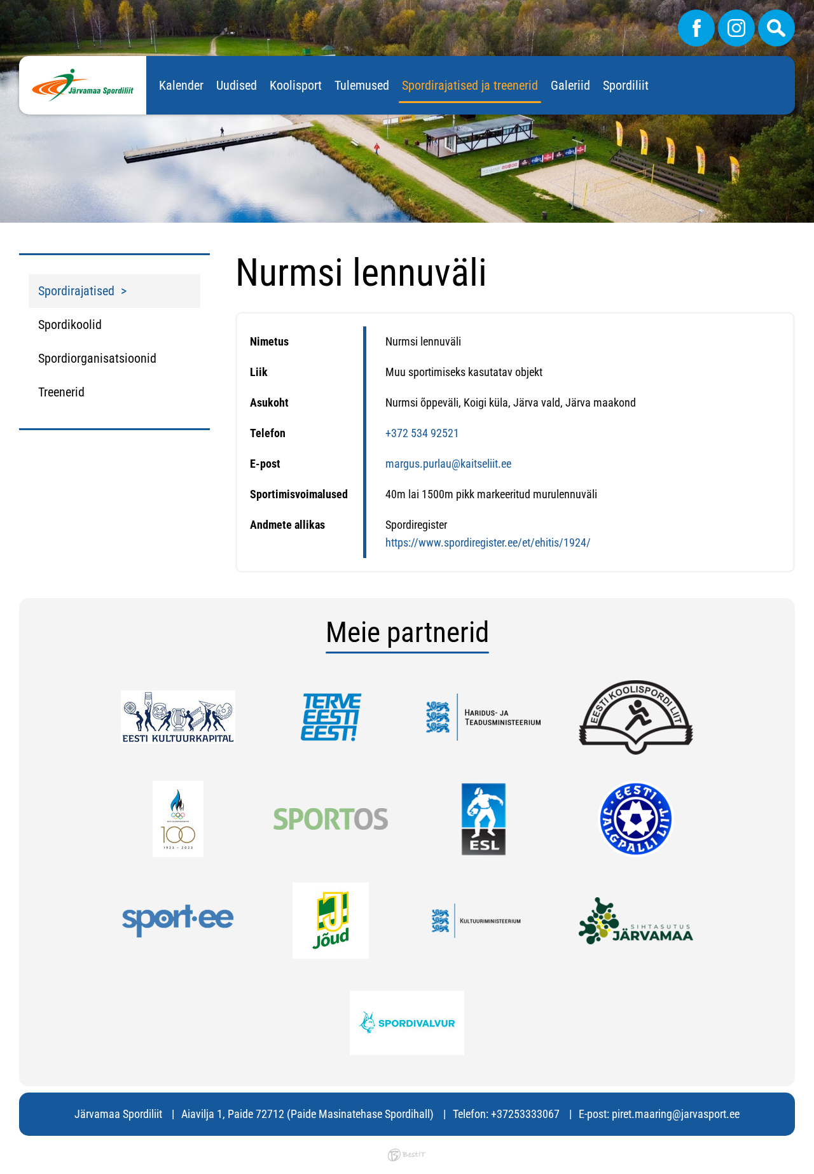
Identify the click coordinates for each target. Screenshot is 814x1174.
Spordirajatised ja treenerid (470, 85)
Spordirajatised (76, 290)
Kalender (181, 85)
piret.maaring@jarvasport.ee (676, 1114)
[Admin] (4, 8)
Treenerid (61, 392)
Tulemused (362, 85)
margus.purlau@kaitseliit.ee (448, 463)
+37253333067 (525, 1114)
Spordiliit (626, 85)
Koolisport (296, 85)
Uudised (236, 85)
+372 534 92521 (422, 433)
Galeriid (570, 85)
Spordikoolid (70, 324)
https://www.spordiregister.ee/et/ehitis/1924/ (488, 542)
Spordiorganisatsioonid (97, 358)
